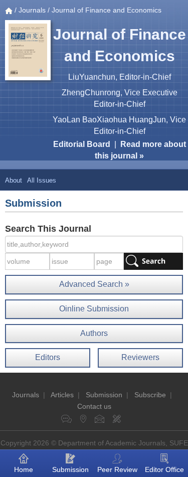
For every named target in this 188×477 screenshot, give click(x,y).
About (13, 180)
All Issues (41, 180)
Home (23, 469)
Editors (47, 357)
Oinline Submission (94, 308)
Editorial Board (81, 144)
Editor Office (164, 469)
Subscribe (150, 395)
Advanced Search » (94, 284)
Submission (104, 395)
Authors (94, 333)
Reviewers (140, 357)
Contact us (94, 406)
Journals (32, 10)
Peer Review (117, 469)
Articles (62, 395)
